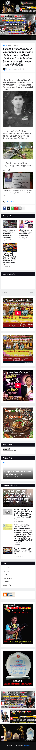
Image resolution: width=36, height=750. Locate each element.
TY (13, 745)
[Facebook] (4, 208)
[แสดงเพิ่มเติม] (23, 208)
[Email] (20, 208)
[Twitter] (8, 208)
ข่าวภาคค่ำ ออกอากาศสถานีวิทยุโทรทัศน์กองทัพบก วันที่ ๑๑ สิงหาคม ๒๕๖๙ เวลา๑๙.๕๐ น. (10, 233)
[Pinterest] (16, 208)
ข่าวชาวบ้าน (6, 571)
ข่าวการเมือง (6, 568)
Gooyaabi (27, 745)
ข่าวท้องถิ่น (6, 581)
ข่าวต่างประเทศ (7, 578)
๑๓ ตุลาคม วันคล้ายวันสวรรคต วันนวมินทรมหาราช (17, 472)
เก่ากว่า (32, 292)
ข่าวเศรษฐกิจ (7, 585)
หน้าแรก (5, 45)
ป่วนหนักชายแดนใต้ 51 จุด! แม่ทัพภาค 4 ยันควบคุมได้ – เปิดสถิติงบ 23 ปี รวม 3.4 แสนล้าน (23, 551)
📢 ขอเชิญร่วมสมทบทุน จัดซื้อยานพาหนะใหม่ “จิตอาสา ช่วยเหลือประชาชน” (25, 233)
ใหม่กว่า (4, 292)
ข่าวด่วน (5, 575)
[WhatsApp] (12, 208)
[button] (33, 37)
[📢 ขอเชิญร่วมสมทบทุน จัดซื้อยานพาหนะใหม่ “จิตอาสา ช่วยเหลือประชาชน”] (26, 224)
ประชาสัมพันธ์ (13, 45)
